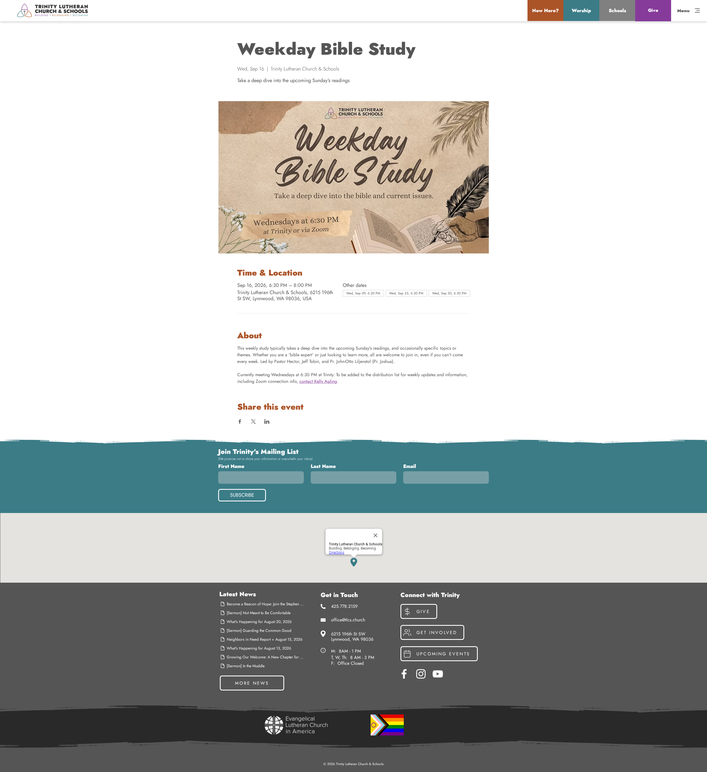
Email (409, 466)
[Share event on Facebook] (239, 421)
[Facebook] (404, 674)
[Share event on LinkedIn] (267, 421)
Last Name (323, 466)
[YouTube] (437, 674)
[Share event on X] (253, 421)
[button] (545, 10)
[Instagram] (421, 674)
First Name (231, 466)
